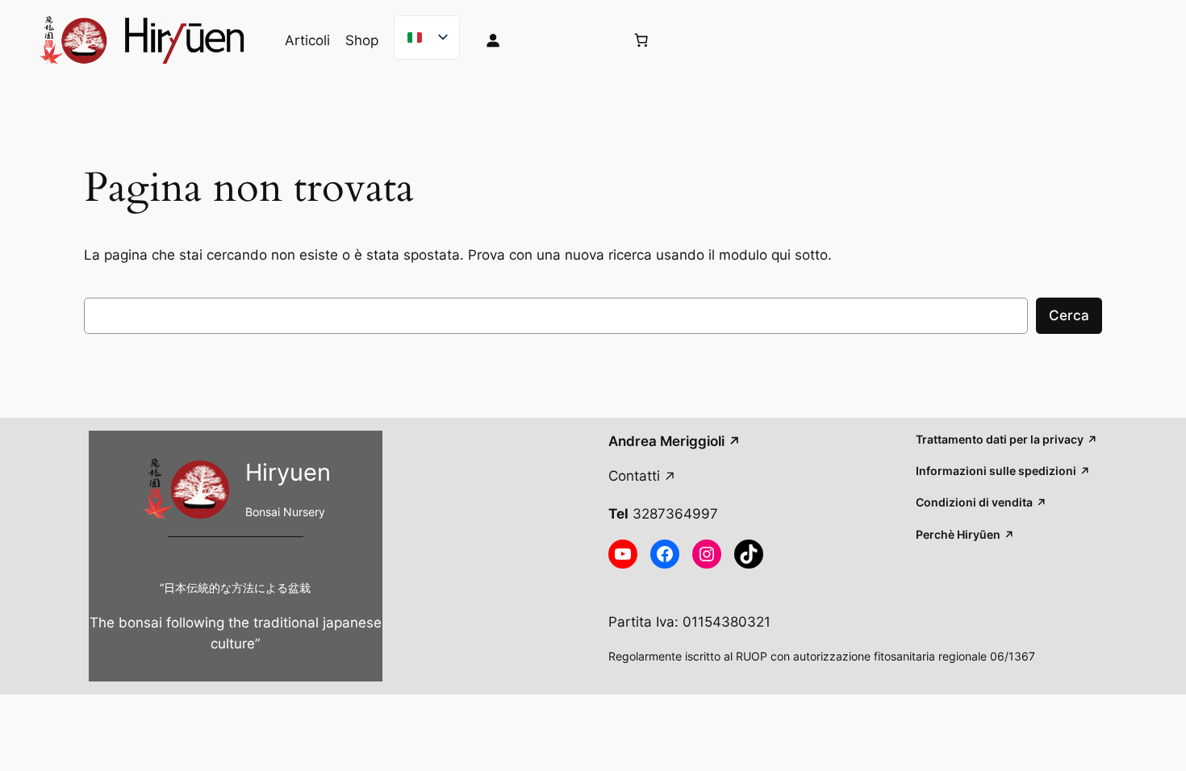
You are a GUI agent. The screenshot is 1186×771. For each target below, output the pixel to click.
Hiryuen (288, 472)
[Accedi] (541, 40)
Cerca (1069, 315)
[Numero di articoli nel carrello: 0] (641, 40)
